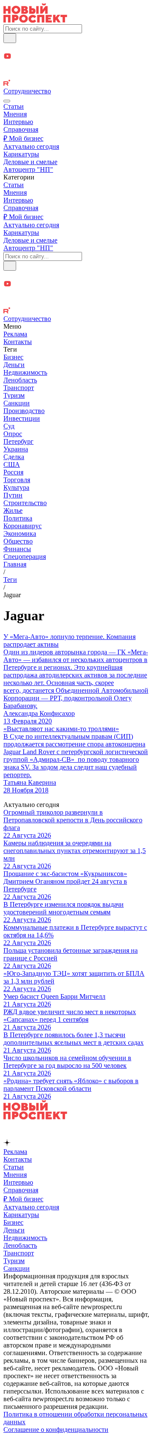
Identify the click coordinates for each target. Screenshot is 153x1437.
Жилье (13, 510)
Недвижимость (25, 372)
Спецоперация (24, 556)
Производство (24, 410)
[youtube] (76, 57)
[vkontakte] (76, 75)
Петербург (18, 441)
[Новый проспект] (35, 20)
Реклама (15, 334)
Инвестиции (21, 418)
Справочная (20, 129)
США (11, 464)
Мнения (15, 114)
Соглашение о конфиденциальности (55, 1429)
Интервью (18, 121)
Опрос (12, 433)
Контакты (17, 341)
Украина (15, 449)
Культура (16, 487)
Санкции (16, 403)
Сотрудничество (27, 91)
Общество (18, 541)
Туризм (14, 395)
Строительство (25, 502)
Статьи (13, 106)
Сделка (13, 456)
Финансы (17, 548)
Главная (14, 564)
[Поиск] (9, 38)
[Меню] (6, 101)
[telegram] (76, 47)
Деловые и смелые (30, 161)
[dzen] (76, 66)
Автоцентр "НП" (28, 169)
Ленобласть (20, 380)
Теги (10, 579)
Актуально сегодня (31, 146)
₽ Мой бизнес (23, 138)
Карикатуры (21, 154)
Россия (13, 472)
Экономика (19, 533)
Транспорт (18, 387)
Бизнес (13, 357)
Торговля (16, 479)
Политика (17, 518)
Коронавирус (22, 525)
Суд (8, 426)
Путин (13, 495)
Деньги (14, 364)
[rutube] (76, 83)
